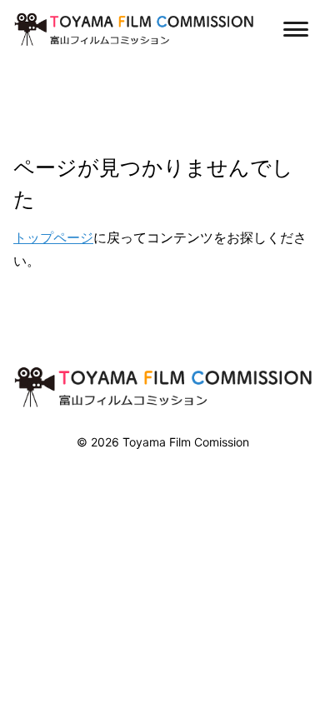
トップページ (53, 237)
